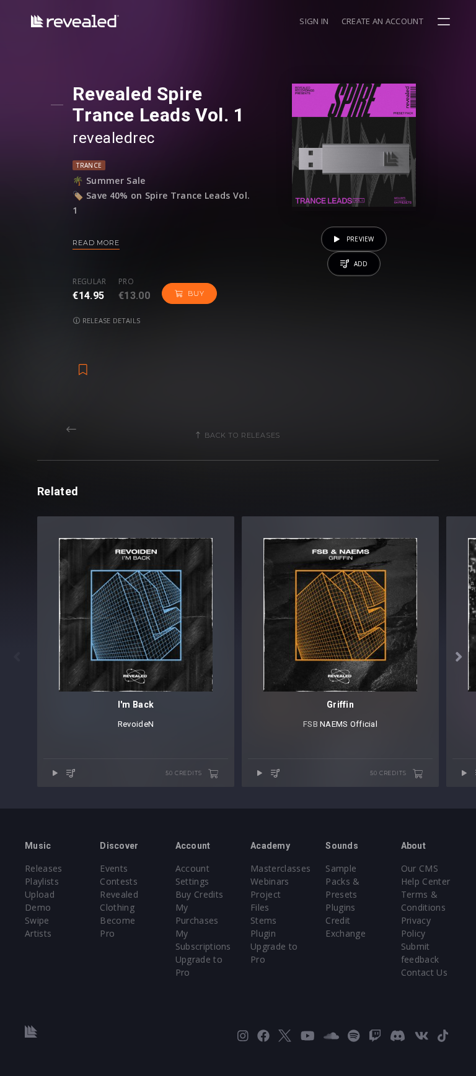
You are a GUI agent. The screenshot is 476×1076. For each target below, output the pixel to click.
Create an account (382, 21)
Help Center (426, 881)
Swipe (37, 920)
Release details (111, 320)
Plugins (340, 907)
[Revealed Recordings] (75, 20)
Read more (96, 242)
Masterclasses (280, 868)
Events (114, 868)
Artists (38, 933)
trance (89, 165)
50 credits (184, 773)
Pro (126, 282)
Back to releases (242, 435)
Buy (196, 293)
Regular (89, 282)
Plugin (263, 933)
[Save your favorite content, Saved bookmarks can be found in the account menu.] (83, 363)
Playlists (42, 881)
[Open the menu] (445, 21)
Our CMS (419, 868)
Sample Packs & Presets (342, 881)
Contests (119, 881)
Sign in (313, 21)
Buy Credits (199, 894)
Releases (44, 868)
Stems (263, 920)
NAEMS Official (348, 724)
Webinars (269, 881)
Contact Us (424, 972)
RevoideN (136, 724)
